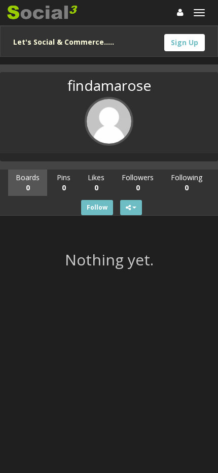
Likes (96, 182)
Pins (63, 182)
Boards (28, 182)
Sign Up (184, 42)
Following (186, 182)
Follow (97, 207)
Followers (138, 182)
